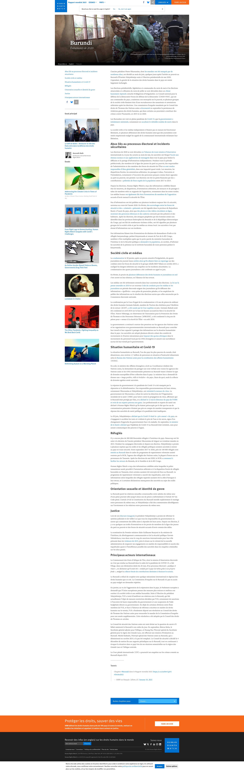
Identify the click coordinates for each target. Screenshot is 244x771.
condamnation (118, 258)
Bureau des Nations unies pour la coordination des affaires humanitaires (145, 358)
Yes (114, 9)
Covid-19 (150, 119)
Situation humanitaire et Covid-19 (77, 82)
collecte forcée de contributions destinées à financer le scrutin (148, 571)
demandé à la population (150, 242)
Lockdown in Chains (72, 298)
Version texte (114, 749)
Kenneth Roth (78, 153)
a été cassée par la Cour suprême (141, 308)
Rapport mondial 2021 (77, 2)
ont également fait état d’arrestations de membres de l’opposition (150, 194)
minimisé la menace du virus (158, 391)
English (71, 64)
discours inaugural (127, 516)
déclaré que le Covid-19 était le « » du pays (153, 416)
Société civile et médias (73, 78)
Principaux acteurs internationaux (77, 97)
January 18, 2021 (145, 679)
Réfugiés (68, 86)
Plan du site (105, 749)
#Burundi (125, 671)
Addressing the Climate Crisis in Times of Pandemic (81, 192)
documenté (145, 108)
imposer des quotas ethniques (155, 336)
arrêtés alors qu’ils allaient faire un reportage (151, 261)
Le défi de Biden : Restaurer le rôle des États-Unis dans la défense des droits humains (80, 145)
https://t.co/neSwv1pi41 (162, 671)
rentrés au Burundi (118, 452)
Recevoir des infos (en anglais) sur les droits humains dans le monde (99, 739)
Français (79, 64)
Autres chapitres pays (121, 701)
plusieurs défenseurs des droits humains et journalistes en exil (153, 274)
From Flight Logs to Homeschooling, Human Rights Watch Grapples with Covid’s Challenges (81, 231)
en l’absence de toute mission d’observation (159, 152)
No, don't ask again (124, 9)
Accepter (160, 766)
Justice (67, 93)
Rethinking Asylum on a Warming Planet (80, 363)
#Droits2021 (119, 674)
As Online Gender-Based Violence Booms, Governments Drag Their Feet (81, 266)
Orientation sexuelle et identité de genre (80, 89)
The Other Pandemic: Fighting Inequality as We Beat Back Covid (81, 331)
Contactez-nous (70, 749)
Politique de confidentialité (92, 749)
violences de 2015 (131, 541)
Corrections (79, 749)
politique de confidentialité (132, 766)
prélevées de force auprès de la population (139, 180)
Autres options (171, 766)
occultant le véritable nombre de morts (156, 122)
